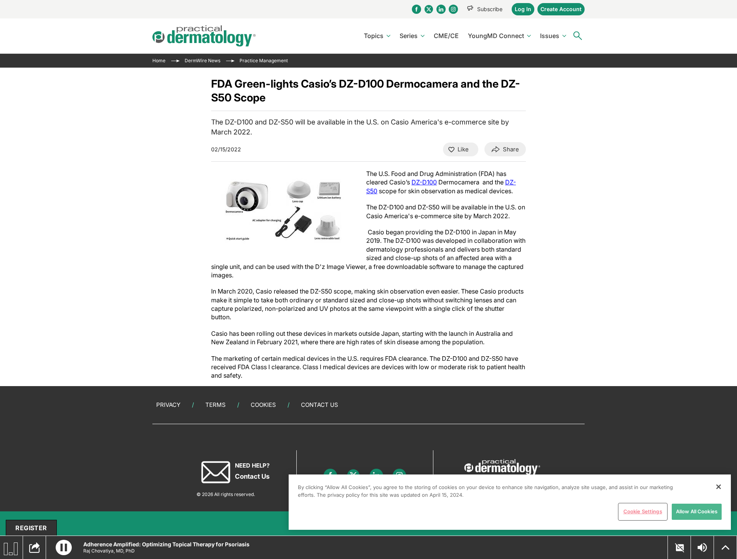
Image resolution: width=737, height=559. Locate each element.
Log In (523, 9)
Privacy (168, 404)
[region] (510, 502)
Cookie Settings (642, 511)
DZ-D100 (424, 182)
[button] (64, 547)
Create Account (561, 9)
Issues (549, 36)
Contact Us (319, 404)
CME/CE (446, 36)
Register (31, 528)
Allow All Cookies (696, 511)
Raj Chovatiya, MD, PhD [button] (109, 551)
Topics (373, 36)
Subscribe (489, 9)
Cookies (263, 404)
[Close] (718, 486)
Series (409, 36)
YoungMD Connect (496, 36)
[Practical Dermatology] (204, 35)
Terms (215, 404)
